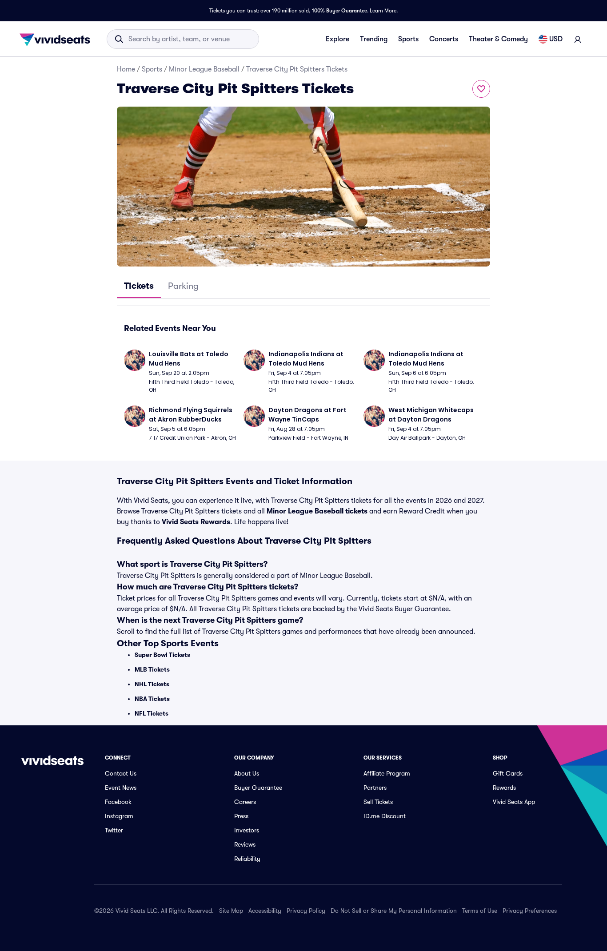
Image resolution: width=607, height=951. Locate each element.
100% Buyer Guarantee (339, 11)
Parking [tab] (183, 286)
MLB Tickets (152, 669)
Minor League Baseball (204, 69)
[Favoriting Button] (481, 89)
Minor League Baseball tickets (317, 511)
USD (556, 39)
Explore (337, 39)
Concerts (443, 39)
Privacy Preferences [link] (530, 910)
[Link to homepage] (57, 39)
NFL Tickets (151, 713)
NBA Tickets (152, 698)
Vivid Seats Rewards (196, 522)
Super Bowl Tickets (162, 654)
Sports (408, 39)
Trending (373, 39)
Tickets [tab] (139, 286)
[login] (577, 39)
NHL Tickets (152, 684)
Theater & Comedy (498, 39)
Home (126, 69)
